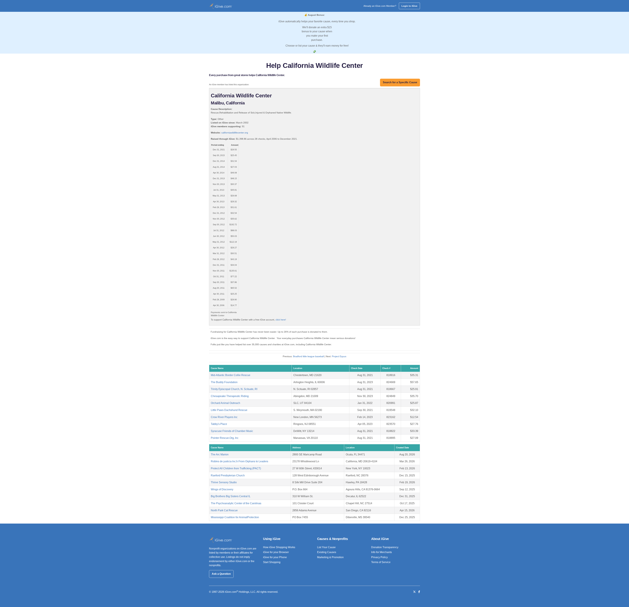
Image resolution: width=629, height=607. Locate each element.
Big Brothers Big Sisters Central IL (230, 496)
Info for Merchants (381, 552)
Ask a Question (221, 573)
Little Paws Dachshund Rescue (229, 410)
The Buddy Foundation (224, 382)
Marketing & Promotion (330, 557)
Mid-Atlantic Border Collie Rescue (230, 375)
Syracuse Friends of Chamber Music (232, 431)
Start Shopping (271, 562)
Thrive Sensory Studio (224, 482)
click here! (281, 319)
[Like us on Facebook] (419, 591)
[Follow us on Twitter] (414, 591)
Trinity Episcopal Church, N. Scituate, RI (234, 389)
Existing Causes (326, 552)
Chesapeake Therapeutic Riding (230, 396)
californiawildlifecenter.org (234, 132)
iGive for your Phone (275, 557)
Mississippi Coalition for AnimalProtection (235, 517)
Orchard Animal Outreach (225, 403)
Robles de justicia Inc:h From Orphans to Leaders (239, 461)
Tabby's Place (219, 424)
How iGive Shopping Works (279, 547)
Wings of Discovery (222, 489)
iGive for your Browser (276, 552)
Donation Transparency (384, 547)
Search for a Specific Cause (400, 82)
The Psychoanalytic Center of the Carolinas (236, 503)
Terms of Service (381, 562)
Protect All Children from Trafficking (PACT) (236, 468)
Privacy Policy (379, 557)
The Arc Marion (220, 454)
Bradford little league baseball (308, 356)
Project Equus (339, 356)
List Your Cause (326, 547)
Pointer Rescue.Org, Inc (224, 438)
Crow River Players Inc (224, 417)
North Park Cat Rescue (224, 510)
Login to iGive (409, 6)
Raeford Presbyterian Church (228, 475)
